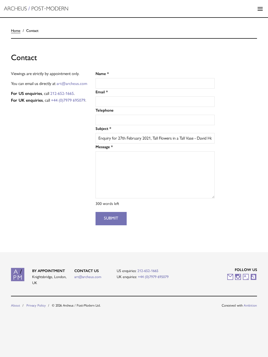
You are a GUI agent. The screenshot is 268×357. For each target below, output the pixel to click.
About (15, 305)
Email (102, 92)
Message (104, 147)
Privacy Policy (36, 305)
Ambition (250, 305)
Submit (111, 218)
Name (102, 73)
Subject (103, 128)
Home (15, 30)
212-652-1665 (62, 93)
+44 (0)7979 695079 (68, 100)
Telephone (105, 110)
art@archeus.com (72, 83)
